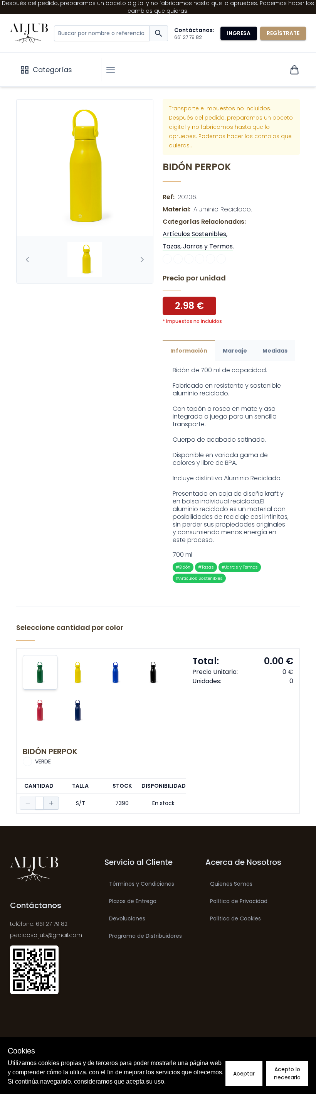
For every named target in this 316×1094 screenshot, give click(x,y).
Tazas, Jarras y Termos (198, 246)
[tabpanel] (231, 474)
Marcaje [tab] (235, 351)
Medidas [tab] (274, 351)
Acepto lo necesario (287, 1073)
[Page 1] (84, 259)
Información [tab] (188, 351)
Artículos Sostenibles (194, 234)
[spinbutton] (39, 803)
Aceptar (244, 1073)
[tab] (85, 259)
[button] (110, 70)
